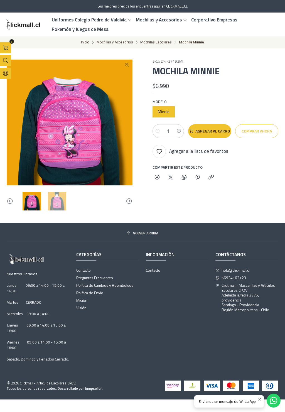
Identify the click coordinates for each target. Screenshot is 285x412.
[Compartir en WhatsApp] (184, 178)
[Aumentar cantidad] (179, 131)
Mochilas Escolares (156, 42)
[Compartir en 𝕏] (170, 178)
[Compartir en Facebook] (157, 178)
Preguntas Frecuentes (94, 278)
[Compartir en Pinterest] (197, 178)
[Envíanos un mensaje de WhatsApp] (274, 401)
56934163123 (234, 278)
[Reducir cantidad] (157, 131)
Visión (81, 308)
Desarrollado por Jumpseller (80, 388)
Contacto (83, 270)
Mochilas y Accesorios (115, 42)
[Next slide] (128, 201)
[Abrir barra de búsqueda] (5, 60)
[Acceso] (5, 73)
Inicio (85, 42)
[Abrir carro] (5, 47)
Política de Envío (89, 293)
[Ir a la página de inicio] (22, 24)
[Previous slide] (11, 201)
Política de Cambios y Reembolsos (104, 285)
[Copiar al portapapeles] (211, 178)
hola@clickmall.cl (236, 270)
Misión (81, 300)
